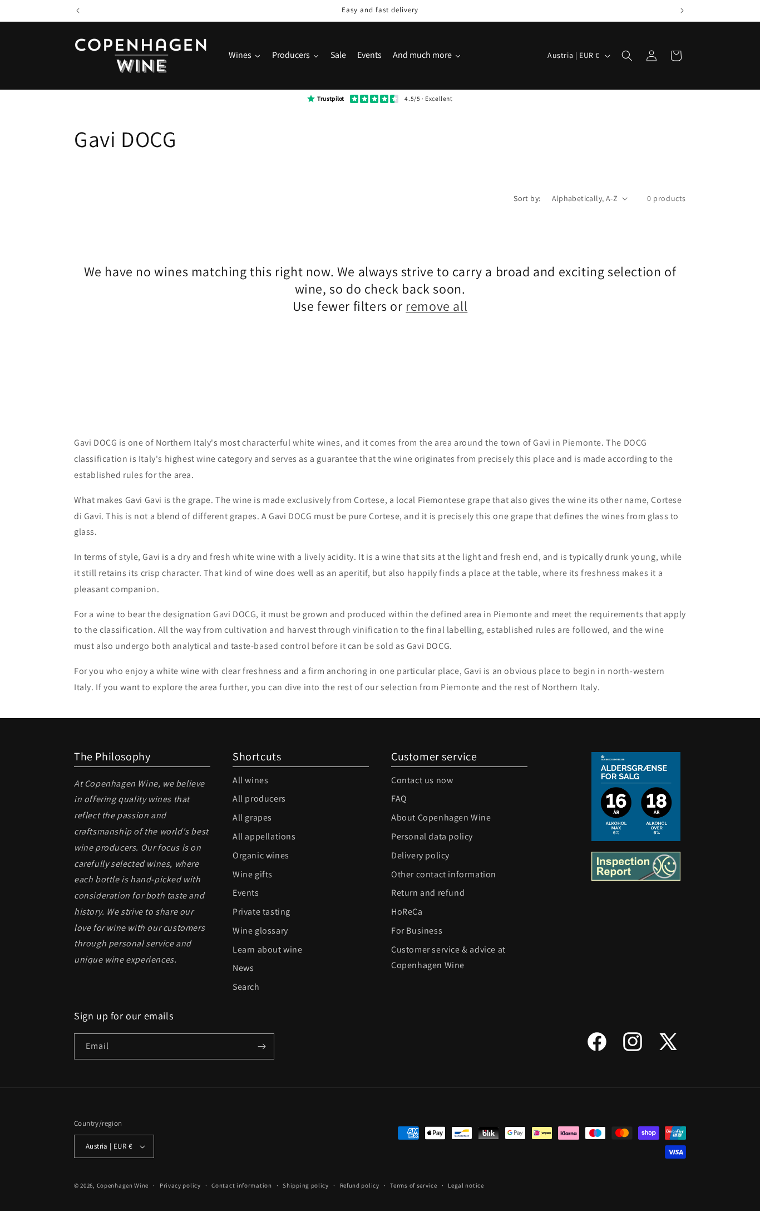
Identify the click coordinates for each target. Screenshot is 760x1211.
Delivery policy (420, 855)
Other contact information (443, 874)
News (243, 968)
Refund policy (359, 1185)
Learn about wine (268, 949)
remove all (436, 306)
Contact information (241, 1185)
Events (246, 893)
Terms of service (413, 1185)
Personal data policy (432, 836)
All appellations (264, 836)
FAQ (399, 798)
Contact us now (422, 780)
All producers (259, 798)
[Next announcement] (682, 10)
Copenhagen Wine (123, 1185)
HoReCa (407, 911)
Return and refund (428, 893)
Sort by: (527, 198)
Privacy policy (180, 1185)
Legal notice (465, 1185)
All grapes (252, 817)
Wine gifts (253, 874)
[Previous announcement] (78, 10)
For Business (416, 930)
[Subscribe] (261, 1046)
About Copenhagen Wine (441, 817)
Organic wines (261, 855)
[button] (627, 55)
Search (246, 987)
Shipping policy (306, 1185)
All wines (250, 780)
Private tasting (261, 911)
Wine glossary (260, 930)
